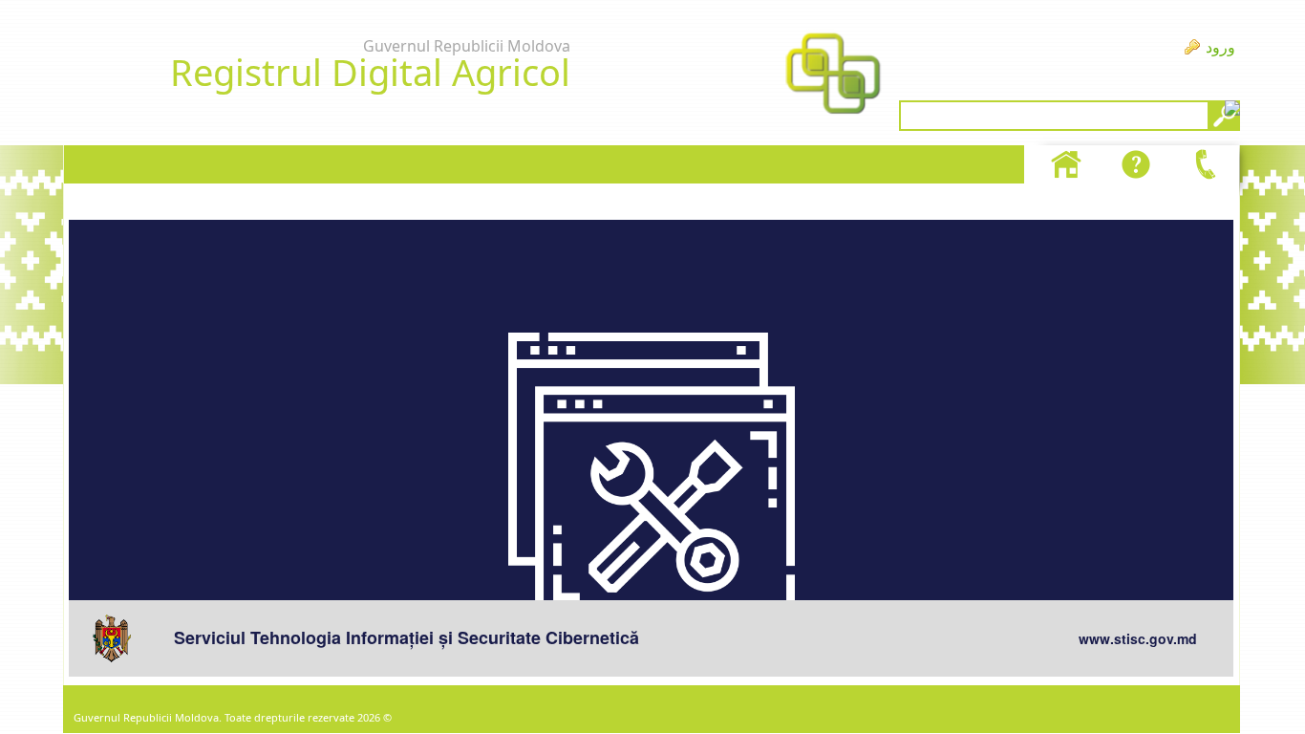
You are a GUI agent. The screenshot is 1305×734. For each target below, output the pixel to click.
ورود (1220, 46)
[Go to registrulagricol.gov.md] (833, 75)
